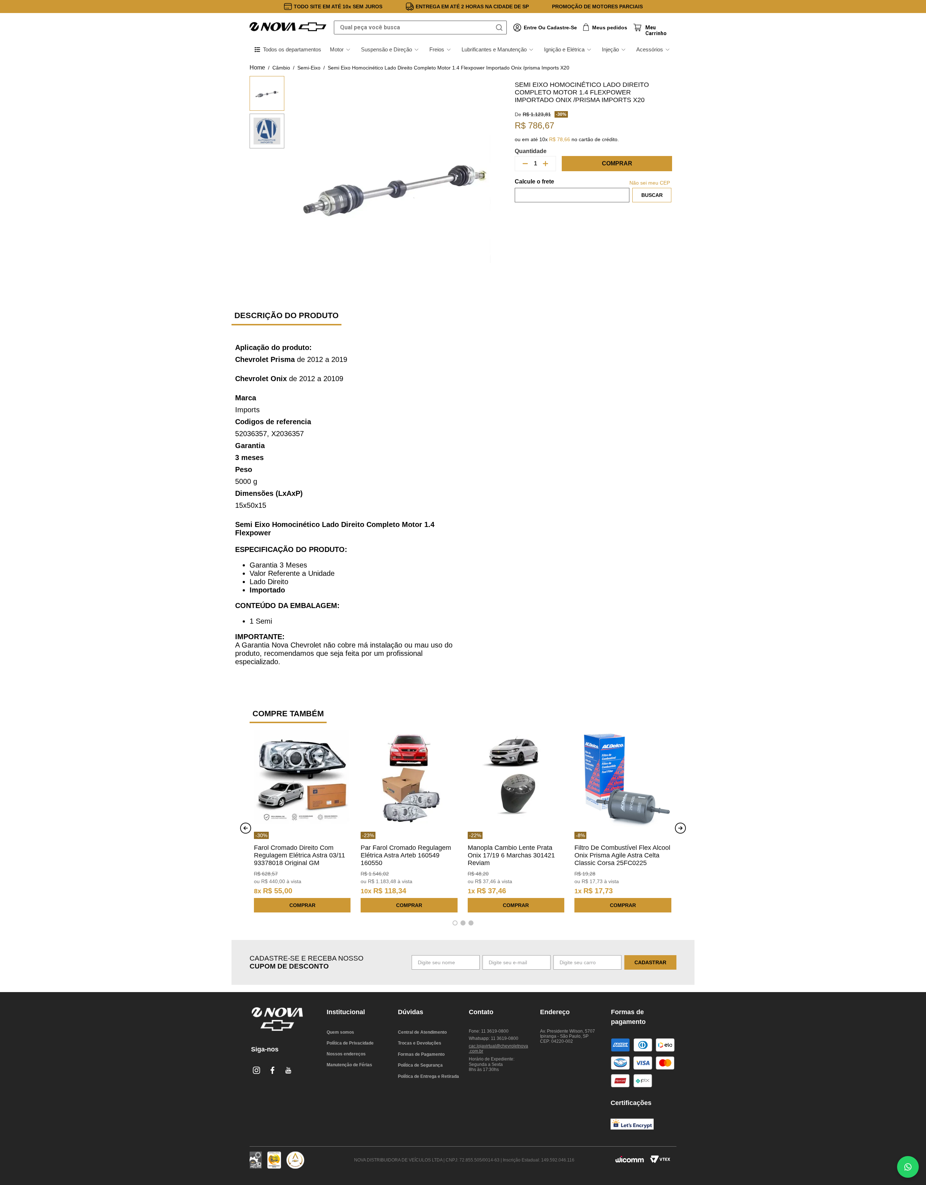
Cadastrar (650, 962)
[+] (545, 163)
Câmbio (281, 68)
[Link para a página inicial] (257, 67)
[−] (525, 163)
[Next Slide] (680, 828)
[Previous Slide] (245, 828)
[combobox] (420, 27)
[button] (455, 922)
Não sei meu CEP (649, 183)
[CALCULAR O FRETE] (651, 195)
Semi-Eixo (308, 68)
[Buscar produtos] (500, 27)
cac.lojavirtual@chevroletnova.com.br (498, 1048)
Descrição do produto (286, 315)
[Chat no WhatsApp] (908, 1167)
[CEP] (572, 190)
